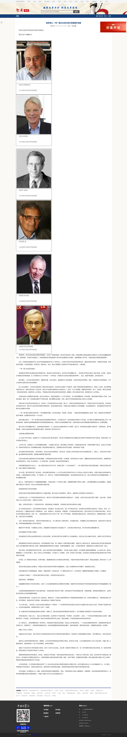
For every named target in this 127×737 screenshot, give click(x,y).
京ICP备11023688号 (35, 734)
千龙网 (59, 693)
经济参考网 (40, 693)
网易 (64, 693)
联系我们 (46, 713)
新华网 (61, 690)
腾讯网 (81, 690)
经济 (54, 1)
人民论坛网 (47, 693)
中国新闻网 (19, 693)
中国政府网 (25, 690)
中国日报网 (40, 695)
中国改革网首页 (20, 1)
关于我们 (46, 709)
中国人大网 (47, 695)
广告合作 (46, 716)
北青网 (78, 693)
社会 (65, 1)
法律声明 (57, 713)
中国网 (54, 695)
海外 (76, 1)
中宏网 (54, 693)
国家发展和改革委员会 (47, 690)
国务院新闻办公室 (34, 690)
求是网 (91, 693)
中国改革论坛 (99, 690)
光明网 (92, 690)
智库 (101, 1)
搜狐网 (87, 690)
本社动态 (57, 709)
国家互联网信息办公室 (101, 693)
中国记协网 (85, 693)
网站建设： (104, 734)
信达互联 (109, 734)
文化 (70, 1)
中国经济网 (32, 695)
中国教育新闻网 (71, 693)
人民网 (56, 690)
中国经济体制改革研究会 (71, 690)
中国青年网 (24, 695)
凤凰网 (33, 693)
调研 (40, 1)
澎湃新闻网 (27, 693)
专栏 (87, 1)
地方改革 (46, 1)
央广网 (18, 695)
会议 (34, 1)
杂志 (29, 1)
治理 (59, 1)
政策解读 (94, 1)
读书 (106, 1)
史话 (82, 1)
